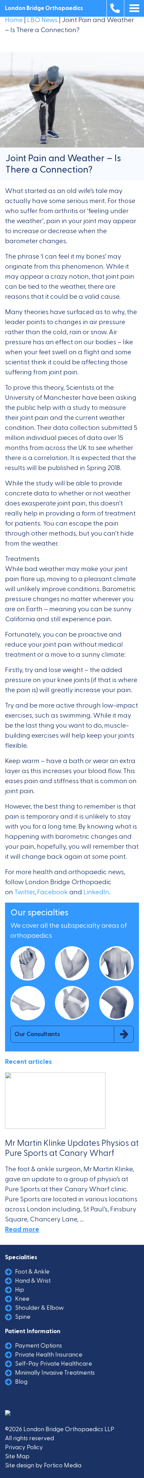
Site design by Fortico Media (43, 1465)
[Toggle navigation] (134, 8)
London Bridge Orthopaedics (44, 8)
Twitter (24, 892)
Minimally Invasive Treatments (55, 1373)
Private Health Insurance (48, 1355)
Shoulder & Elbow (39, 1308)
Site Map (17, 1456)
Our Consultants (37, 1034)
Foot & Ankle (32, 1272)
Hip (19, 1290)
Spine (22, 1317)
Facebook (52, 892)
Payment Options (38, 1346)
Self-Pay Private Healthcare (53, 1364)
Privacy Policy (24, 1447)
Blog (21, 1382)
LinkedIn (96, 892)
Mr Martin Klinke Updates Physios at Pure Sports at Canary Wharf (72, 1148)
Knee (22, 1299)
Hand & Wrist (33, 1281)
